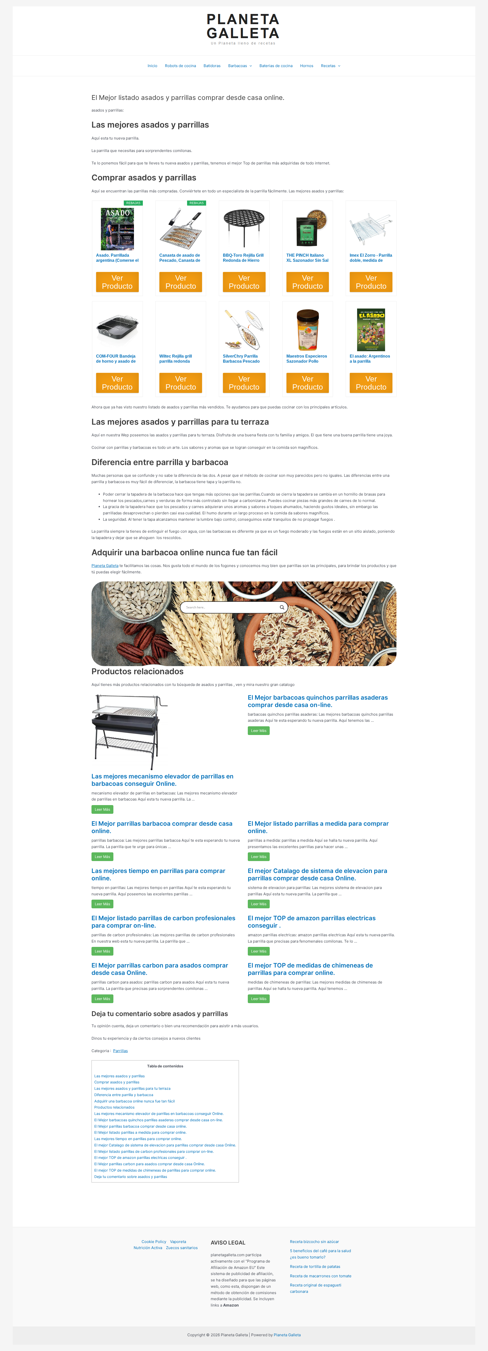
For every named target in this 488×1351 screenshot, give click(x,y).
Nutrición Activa (148, 1247)
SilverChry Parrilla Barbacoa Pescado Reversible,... (241, 359)
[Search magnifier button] (282, 607)
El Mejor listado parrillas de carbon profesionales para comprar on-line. (163, 921)
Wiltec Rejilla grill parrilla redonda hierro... (175, 359)
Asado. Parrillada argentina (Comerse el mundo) (117, 258)
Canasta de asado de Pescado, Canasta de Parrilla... (179, 258)
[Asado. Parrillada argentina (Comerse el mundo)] (117, 229)
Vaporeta (178, 1241)
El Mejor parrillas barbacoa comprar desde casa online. (162, 827)
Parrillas (120, 1050)
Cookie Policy (154, 1241)
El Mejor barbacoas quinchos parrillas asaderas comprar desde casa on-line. (318, 701)
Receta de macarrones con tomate (321, 1275)
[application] (249, 66)
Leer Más (102, 809)
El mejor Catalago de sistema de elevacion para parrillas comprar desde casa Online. (317, 874)
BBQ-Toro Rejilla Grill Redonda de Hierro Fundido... (243, 258)
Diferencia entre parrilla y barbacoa (123, 1095)
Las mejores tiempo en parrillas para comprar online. (158, 874)
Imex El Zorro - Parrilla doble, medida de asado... (371, 258)
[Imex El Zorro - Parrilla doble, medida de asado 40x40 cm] (371, 229)
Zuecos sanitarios (182, 1247)
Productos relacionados (114, 1107)
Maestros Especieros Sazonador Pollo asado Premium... (306, 359)
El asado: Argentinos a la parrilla (370, 358)
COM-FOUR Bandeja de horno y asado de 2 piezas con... (116, 359)
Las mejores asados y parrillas (119, 1076)
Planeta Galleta (105, 565)
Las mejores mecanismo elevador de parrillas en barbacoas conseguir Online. (163, 780)
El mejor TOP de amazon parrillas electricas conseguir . (312, 921)
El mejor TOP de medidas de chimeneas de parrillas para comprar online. (310, 969)
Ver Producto (117, 282)
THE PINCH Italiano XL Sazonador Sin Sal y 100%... (307, 258)
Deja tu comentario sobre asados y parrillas (130, 1176)
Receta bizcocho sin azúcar (314, 1241)
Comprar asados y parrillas (116, 1082)
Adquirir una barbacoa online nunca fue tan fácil (134, 1101)
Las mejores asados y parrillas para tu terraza (132, 1088)
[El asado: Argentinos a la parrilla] (371, 330)
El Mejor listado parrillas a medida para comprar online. (318, 827)
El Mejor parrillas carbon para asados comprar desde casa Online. (160, 969)
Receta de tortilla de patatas (315, 1266)
